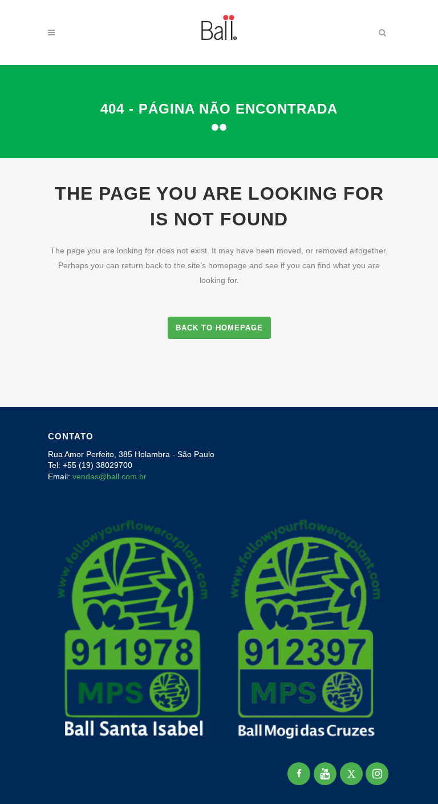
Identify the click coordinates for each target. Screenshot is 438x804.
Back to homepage (219, 328)
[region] (148, 714)
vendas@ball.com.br (109, 476)
